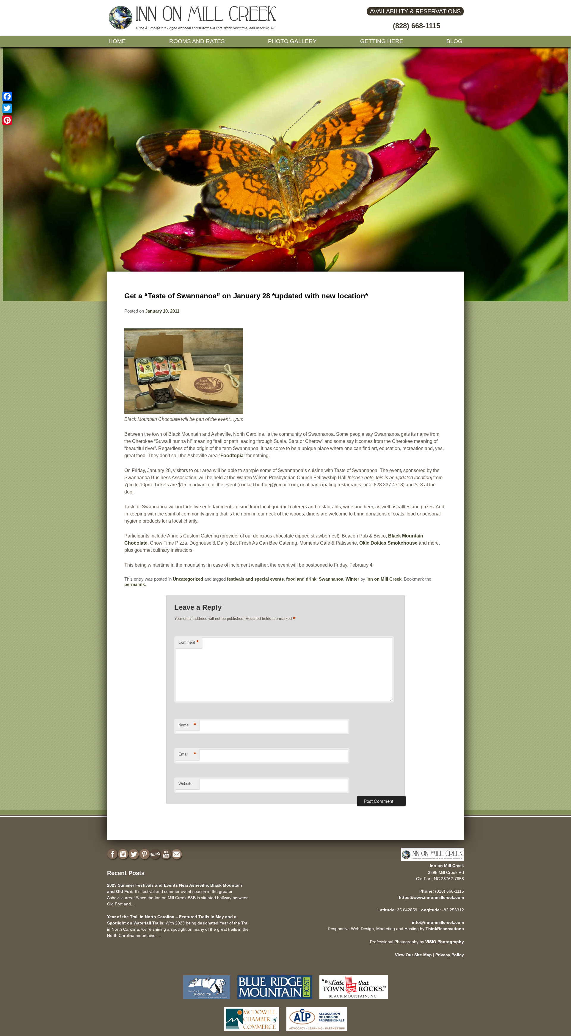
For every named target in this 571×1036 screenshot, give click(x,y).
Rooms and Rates (197, 41)
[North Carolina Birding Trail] (206, 1000)
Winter (352, 579)
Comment (188, 642)
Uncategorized (188, 579)
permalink (134, 584)
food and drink (301, 579)
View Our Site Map (413, 954)
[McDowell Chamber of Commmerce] (251, 1032)
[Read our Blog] (156, 854)
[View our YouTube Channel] (166, 854)
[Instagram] (124, 854)
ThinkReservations (445, 928)
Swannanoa (331, 579)
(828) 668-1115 (416, 26)
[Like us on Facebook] (113, 854)
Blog (454, 41)
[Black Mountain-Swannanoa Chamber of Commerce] (353, 1000)
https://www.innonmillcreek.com (431, 897)
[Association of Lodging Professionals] (316, 1032)
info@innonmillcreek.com (438, 922)
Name (187, 725)
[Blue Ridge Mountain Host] (274, 1000)
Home (117, 41)
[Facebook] (7, 96)
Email (187, 754)
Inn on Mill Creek (383, 579)
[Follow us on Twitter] (134, 854)
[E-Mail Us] (177, 854)
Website (185, 783)
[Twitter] (7, 108)
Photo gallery (292, 41)
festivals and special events (255, 579)
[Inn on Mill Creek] (193, 28)
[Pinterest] (7, 120)
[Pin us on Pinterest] (145, 854)
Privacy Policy (449, 954)
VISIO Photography (444, 941)
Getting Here (381, 41)
